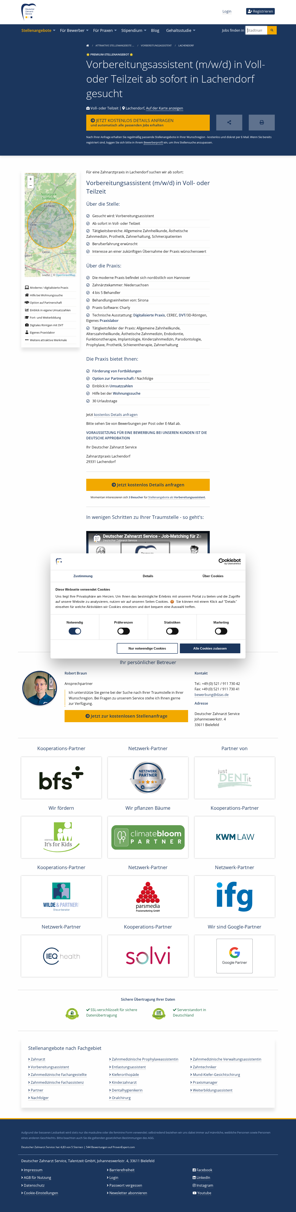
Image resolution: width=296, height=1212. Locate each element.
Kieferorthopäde (125, 1074)
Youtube (204, 1193)
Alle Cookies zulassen (210, 648)
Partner (36, 1090)
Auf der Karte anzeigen (164, 108)
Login (227, 11)
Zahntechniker (204, 1067)
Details (148, 576)
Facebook (204, 1170)
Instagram (205, 1185)
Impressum (33, 1170)
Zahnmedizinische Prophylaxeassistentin (144, 1059)
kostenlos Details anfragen (116, 414)
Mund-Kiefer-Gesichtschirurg (216, 1074)
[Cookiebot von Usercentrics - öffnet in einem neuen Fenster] (222, 561)
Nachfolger (39, 1097)
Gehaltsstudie (178, 30)
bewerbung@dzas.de (212, 694)
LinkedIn (203, 1177)
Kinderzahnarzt (124, 1082)
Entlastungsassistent (128, 1067)
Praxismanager (205, 1082)
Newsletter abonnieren (128, 1193)
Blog (155, 30)
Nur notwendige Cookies (147, 648)
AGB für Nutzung (37, 1177)
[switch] (123, 631)
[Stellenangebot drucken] (262, 122)
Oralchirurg (121, 1097)
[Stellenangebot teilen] (229, 122)
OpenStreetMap (65, 275)
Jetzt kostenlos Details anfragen (150, 485)
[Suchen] (272, 30)
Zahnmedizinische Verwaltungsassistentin (226, 1059)
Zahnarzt (37, 1059)
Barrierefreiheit (122, 1170)
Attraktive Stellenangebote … (115, 45)
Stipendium (131, 30)
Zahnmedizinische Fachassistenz (57, 1082)
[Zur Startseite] (87, 45)
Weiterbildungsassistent (212, 1090)
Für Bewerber (72, 30)
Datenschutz (34, 1185)
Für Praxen (103, 30)
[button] (30, 179)
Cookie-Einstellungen (41, 1193)
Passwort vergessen (125, 1185)
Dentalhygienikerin (127, 1090)
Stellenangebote (36, 30)
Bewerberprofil (153, 142)
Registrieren (262, 11)
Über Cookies (213, 576)
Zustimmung (83, 576)
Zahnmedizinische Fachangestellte (58, 1074)
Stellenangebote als (176, 497)
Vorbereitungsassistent (156, 45)
